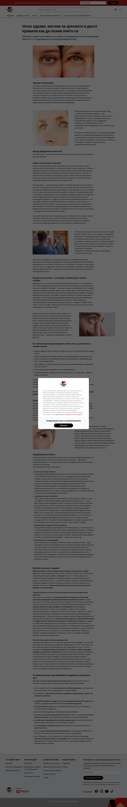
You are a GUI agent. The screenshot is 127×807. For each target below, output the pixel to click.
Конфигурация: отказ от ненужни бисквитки (63, 421)
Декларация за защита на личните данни (69, 414)
